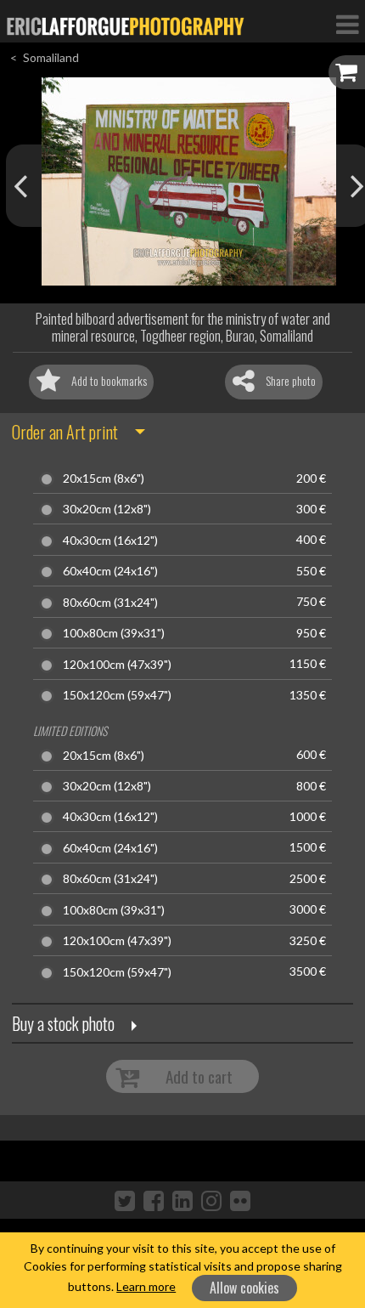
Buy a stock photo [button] (63, 1023)
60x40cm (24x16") (110, 571)
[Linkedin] (182, 1200)
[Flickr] (240, 1200)
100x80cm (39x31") (114, 633)
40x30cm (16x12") (110, 540)
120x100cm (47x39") (117, 664)
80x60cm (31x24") (110, 602)
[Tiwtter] (125, 1200)
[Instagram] (211, 1200)
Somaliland (51, 57)
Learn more (146, 1286)
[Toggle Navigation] (347, 24)
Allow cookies (244, 1287)
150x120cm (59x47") (117, 695)
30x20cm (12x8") (107, 509)
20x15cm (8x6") (103, 478)
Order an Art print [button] (65, 431)
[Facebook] (153, 1200)
